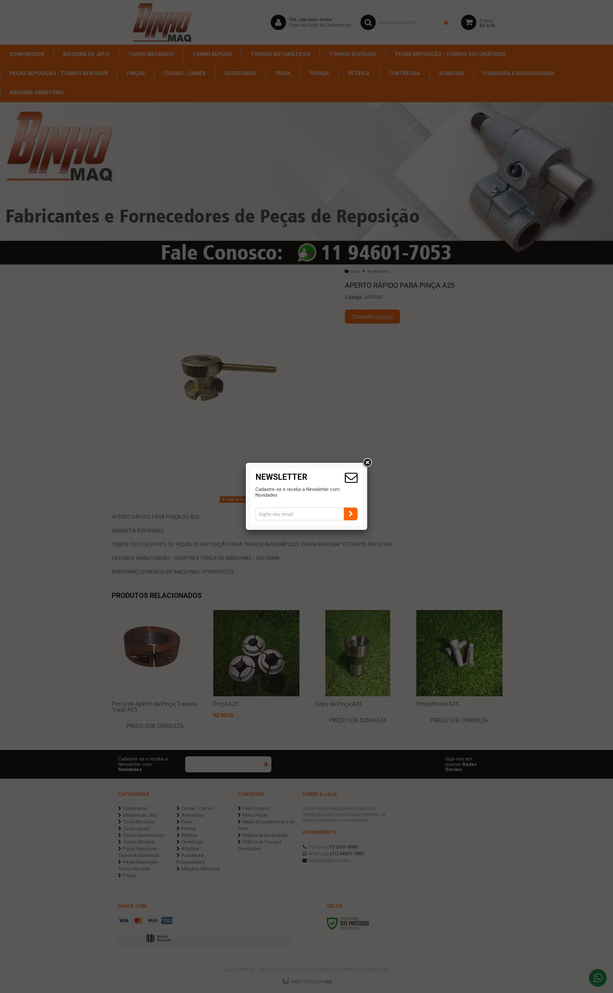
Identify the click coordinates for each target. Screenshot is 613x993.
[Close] (367, 463)
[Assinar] (351, 514)
